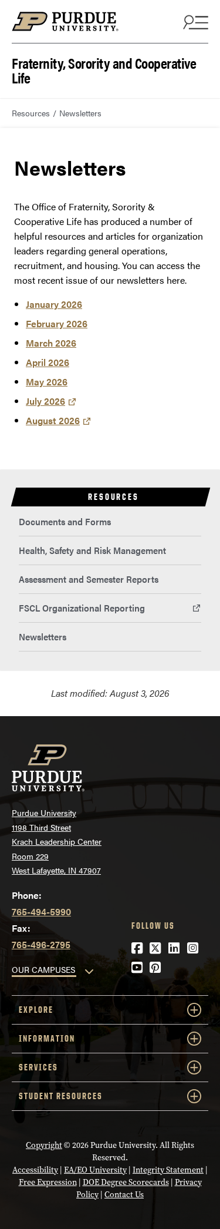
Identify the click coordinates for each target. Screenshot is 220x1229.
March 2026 (51, 343)
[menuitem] (110, 522)
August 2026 (53, 420)
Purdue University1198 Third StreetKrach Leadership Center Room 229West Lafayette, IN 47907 (56, 841)
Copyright (44, 1145)
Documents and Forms (65, 521)
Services (38, 1067)
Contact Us (124, 1194)
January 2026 (54, 304)
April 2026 (47, 362)
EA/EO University (95, 1170)
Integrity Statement (168, 1170)
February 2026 (56, 323)
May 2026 (46, 381)
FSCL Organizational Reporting (82, 607)
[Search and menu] (194, 22)
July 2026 (45, 401)
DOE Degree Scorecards (126, 1182)
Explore (36, 1009)
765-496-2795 (41, 944)
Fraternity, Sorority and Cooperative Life (104, 69)
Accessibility (35, 1170)
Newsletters (42, 636)
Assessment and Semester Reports (88, 579)
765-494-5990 (41, 911)
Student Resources (61, 1096)
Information (47, 1038)
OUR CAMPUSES (43, 969)
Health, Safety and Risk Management (92, 550)
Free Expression (48, 1182)
